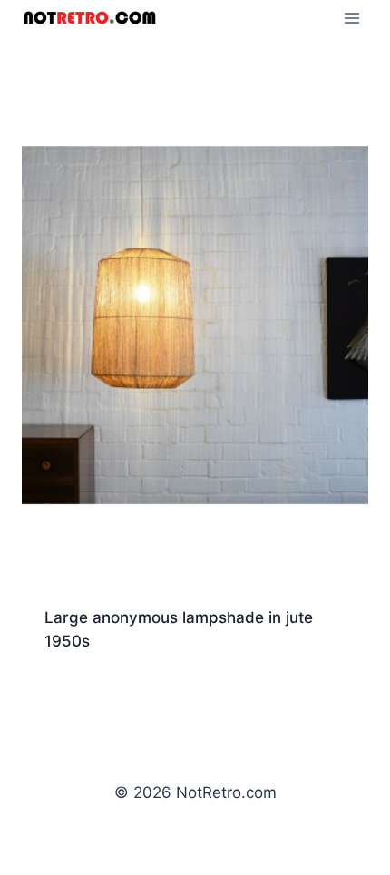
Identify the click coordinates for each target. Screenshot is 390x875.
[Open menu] (351, 18)
